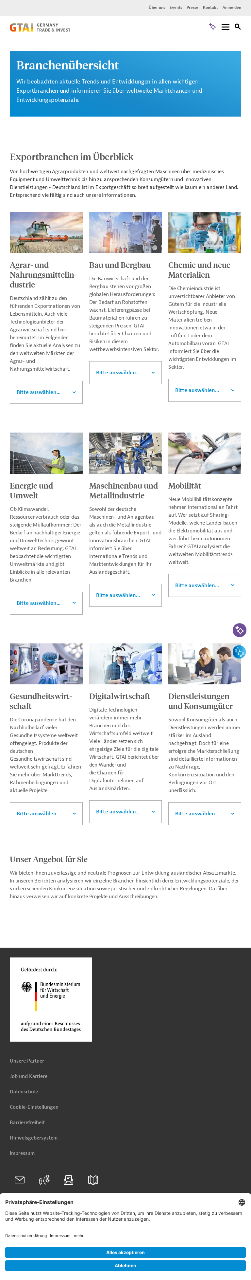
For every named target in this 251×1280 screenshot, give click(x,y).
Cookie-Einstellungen (34, 1107)
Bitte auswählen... (38, 392)
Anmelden (232, 7)
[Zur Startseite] (40, 30)
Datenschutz (24, 1092)
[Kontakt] (19, 1180)
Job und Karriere (28, 1076)
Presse (192, 7)
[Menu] (225, 27)
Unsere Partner (27, 1061)
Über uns (157, 7)
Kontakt (210, 7)
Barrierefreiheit (27, 1123)
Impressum (22, 1153)
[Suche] (238, 27)
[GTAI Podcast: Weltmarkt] (44, 1180)
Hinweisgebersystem (34, 1138)
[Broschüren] (93, 1180)
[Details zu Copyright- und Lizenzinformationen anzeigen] (75, 247)
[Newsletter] (68, 1180)
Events (176, 7)
